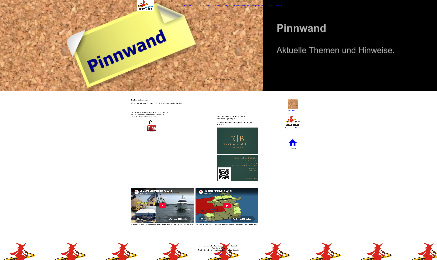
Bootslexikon (216, 6)
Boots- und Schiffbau (201, 6)
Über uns (270, 6)
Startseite (187, 6)
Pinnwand (246, 6)
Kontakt (279, 6)
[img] (145, 5)
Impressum (218, 254)
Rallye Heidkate (258, 6)
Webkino (236, 6)
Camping (227, 6)
